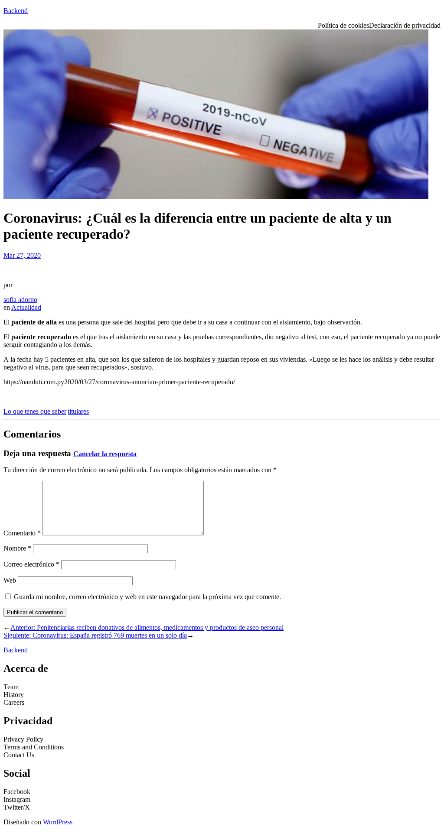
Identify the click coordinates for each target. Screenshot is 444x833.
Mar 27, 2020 (22, 255)
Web (9, 580)
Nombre (17, 548)
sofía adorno (20, 299)
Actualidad (26, 307)
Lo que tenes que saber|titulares (46, 411)
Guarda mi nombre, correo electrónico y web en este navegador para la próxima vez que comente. (147, 596)
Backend (15, 10)
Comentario (22, 533)
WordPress (57, 822)
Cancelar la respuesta (105, 453)
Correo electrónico (31, 564)
